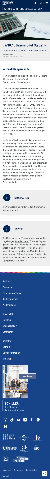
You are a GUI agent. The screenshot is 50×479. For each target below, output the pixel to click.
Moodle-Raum (23, 241)
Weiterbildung (9, 304)
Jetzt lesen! (27, 376)
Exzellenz (7, 320)
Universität (8, 314)
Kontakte (7, 340)
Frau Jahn (19, 260)
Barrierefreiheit (31, 470)
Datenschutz (18, 470)
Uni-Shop (7, 358)
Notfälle (6, 346)
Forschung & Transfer (13, 293)
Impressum (7, 470)
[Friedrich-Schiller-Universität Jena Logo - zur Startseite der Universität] (7, 3)
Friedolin (22, 248)
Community (8, 331)
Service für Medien (11, 352)
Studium (7, 281)
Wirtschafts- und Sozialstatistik (23, 9)
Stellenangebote (10, 299)
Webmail (7, 476)
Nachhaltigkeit (10, 325)
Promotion (8, 287)
